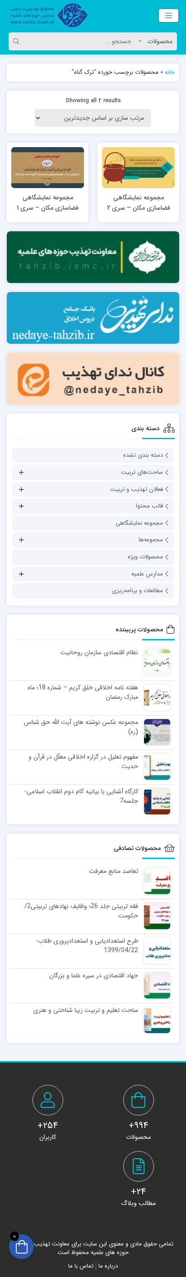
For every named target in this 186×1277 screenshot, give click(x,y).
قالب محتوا (149, 506)
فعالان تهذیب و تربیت (136, 489)
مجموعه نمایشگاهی (139, 523)
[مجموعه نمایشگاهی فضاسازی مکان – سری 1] (47, 167)
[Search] (18, 41)
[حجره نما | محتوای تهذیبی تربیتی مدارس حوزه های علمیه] (46, 15)
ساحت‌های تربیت (142, 472)
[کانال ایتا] (93, 379)
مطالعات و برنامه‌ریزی (137, 590)
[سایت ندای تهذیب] (93, 318)
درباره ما (108, 1266)
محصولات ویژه (145, 557)
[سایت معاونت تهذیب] (93, 257)
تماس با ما (80, 1266)
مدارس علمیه (147, 574)
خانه (170, 72)
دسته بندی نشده (143, 455)
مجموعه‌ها (151, 539)
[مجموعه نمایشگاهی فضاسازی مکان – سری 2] (138, 167)
